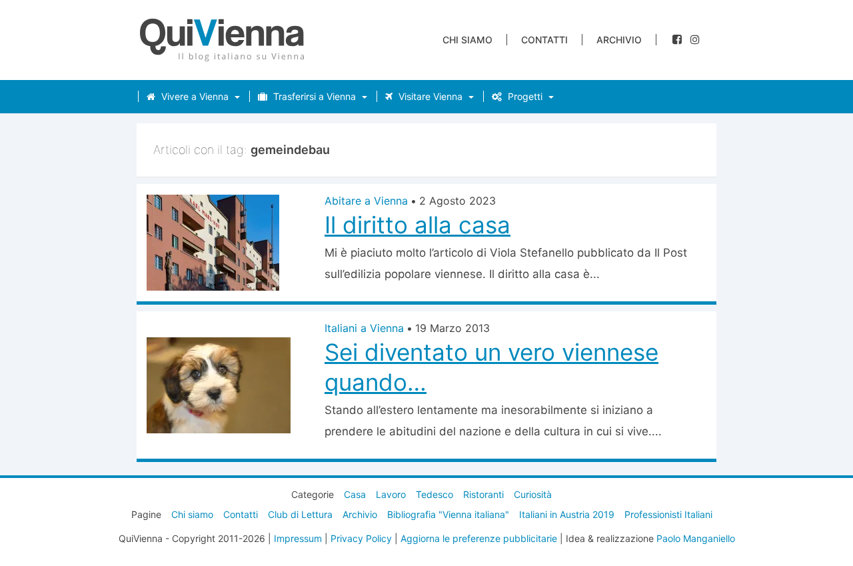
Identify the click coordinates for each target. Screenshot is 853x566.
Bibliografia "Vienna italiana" (448, 514)
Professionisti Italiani (668, 514)
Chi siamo (467, 39)
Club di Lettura (300, 514)
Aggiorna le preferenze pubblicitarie (479, 538)
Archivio (619, 39)
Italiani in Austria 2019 (566, 514)
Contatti (544, 39)
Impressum (298, 538)
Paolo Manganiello (695, 538)
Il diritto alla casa (417, 225)
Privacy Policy (361, 538)
